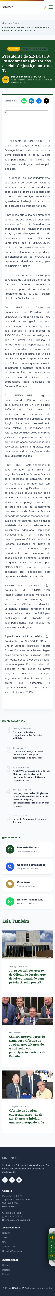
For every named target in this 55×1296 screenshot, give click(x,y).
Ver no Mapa (10, 1206)
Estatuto (6, 1274)
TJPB (4, 1237)
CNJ (4, 1242)
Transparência (9, 1246)
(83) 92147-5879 (13, 1216)
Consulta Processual (12, 1251)
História (6, 1265)
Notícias (16, 23)
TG (31, 100)
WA (24, 100)
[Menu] (51, 7)
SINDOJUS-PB (12, 1158)
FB (39, 100)
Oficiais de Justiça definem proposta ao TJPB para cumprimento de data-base (28, 754)
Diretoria (6, 1270)
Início (7, 23)
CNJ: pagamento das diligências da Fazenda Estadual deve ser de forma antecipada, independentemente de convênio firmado (31, 799)
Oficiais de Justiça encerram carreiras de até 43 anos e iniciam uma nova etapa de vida (26, 1116)
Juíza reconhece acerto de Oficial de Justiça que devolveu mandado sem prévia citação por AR (27, 976)
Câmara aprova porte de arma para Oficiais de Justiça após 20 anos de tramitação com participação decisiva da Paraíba (27, 1046)
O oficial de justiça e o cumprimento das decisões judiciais (27, 735)
